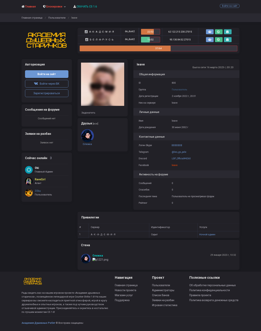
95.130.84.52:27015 (180, 39)
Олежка (97, 255)
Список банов (160, 295)
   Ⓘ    (177, 145)
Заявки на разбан (163, 300)
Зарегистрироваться (46, 93)
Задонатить (88, 112)
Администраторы (163, 290)
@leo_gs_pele (179, 152)
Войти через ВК (48, 83)
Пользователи (57, 17)
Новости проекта (125, 290)
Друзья (89, 123)
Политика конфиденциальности (209, 290)
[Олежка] (86, 258)
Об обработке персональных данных (212, 285)
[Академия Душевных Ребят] (47, 40)
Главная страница (32, 17)
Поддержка (122, 300)
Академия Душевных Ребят (38, 322)
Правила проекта (200, 295)
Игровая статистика (164, 305)
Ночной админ (207, 234)
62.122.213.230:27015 (180, 31)
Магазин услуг (124, 295)
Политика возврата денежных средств (213, 300)
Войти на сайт (229, 6)
